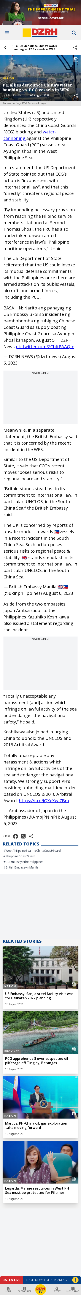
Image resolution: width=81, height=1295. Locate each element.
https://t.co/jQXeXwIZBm (44, 801)
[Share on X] (23, 836)
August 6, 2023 (58, 593)
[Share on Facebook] (15, 836)
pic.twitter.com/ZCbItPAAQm (45, 346)
